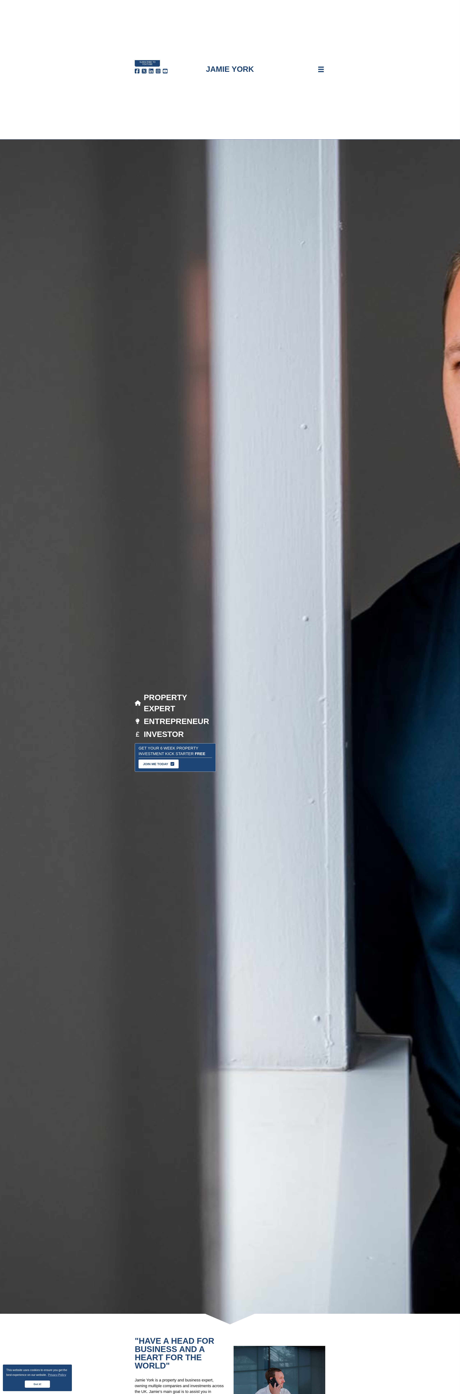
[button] (159, 764)
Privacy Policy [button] (57, 1374)
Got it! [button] (37, 1384)
